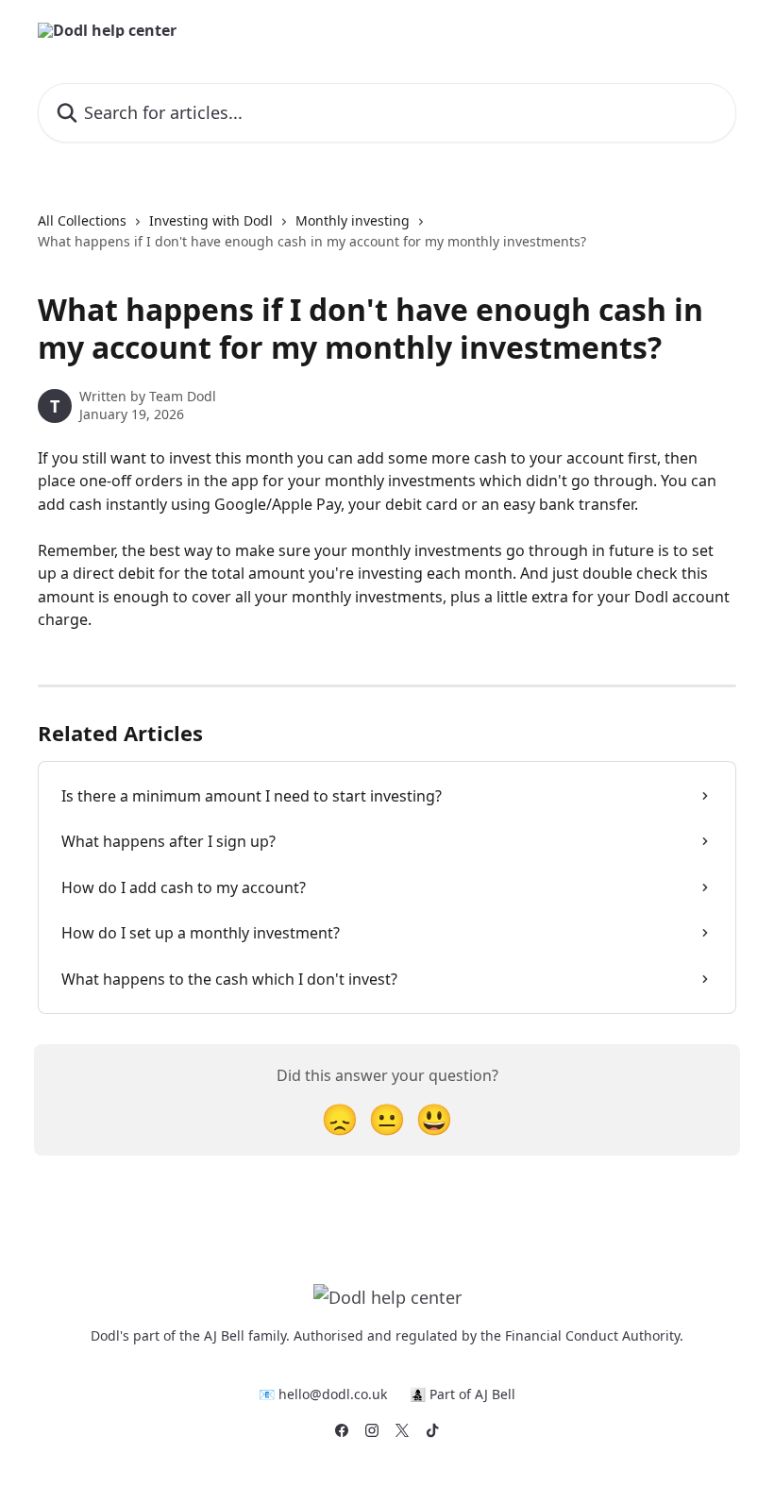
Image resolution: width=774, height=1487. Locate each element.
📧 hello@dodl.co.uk (323, 1394)
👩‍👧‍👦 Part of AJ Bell (462, 1394)
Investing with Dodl (211, 220)
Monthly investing (352, 220)
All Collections (82, 220)
